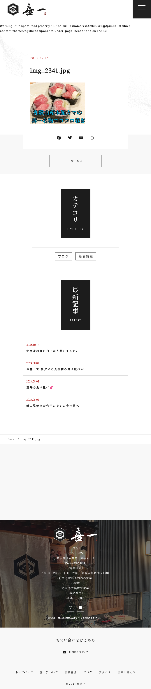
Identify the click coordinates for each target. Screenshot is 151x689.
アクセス (105, 672)
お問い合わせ (78, 652)
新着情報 (86, 256)
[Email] (81, 138)
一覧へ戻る (75, 161)
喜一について (49, 672)
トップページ (24, 672)
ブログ (63, 256)
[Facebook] (59, 138)
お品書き (71, 672)
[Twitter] (70, 138)
